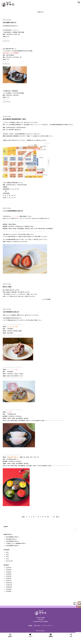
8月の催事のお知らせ (11, 539)
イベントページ (7, 101)
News (7, 556)
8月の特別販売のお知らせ (12, 537)
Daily (7, 552)
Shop (7, 559)
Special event (9, 561)
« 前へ (23, 516)
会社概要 (30, 625)
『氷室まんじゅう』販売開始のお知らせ (16, 543)
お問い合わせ (37, 625)
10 (48, 516)
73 (54, 516)
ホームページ (6, 40)
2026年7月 (8, 567)
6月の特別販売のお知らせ (12, 545)
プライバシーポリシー (47, 625)
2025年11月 (9, 585)
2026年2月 (8, 578)
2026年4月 (8, 574)
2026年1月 (8, 580)
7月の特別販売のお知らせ (12, 541)
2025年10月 (9, 587)
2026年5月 (8, 572)
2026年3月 (8, 576)
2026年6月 (8, 569)
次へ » (58, 516)
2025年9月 (8, 589)
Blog (10, 19)
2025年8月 (8, 591)
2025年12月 (9, 582)
